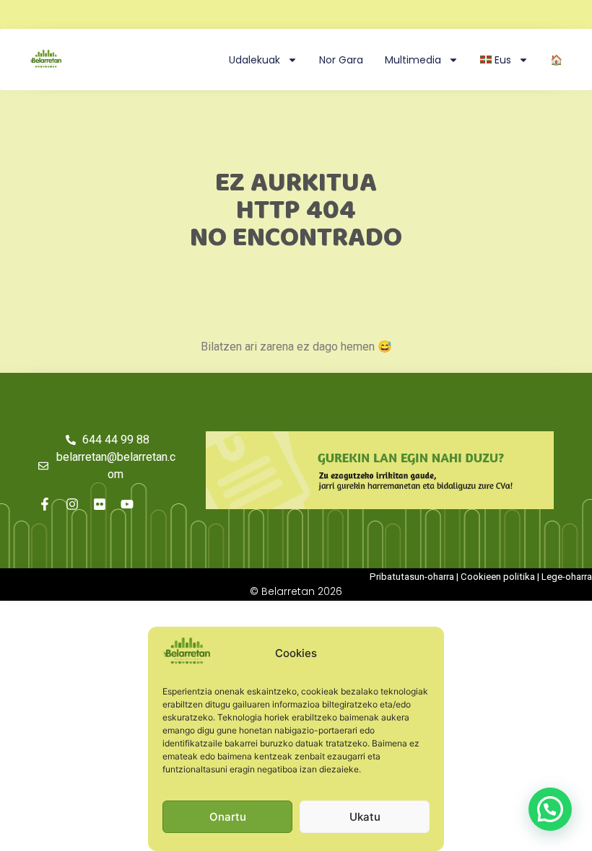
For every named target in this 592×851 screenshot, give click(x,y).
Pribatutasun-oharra (412, 576)
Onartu (227, 817)
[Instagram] (72, 504)
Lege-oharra (566, 576)
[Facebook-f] (44, 504)
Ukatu (364, 817)
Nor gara (341, 60)
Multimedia (413, 60)
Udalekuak (254, 60)
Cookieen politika (498, 576)
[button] (550, 809)
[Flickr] (99, 504)
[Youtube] (127, 504)
